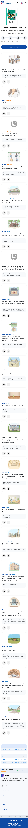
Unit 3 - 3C (23, 753)
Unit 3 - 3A (11, 753)
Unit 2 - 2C (4, 753)
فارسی (5, 816)
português (21, 816)
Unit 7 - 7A (17, 762)
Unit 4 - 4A (4, 756)
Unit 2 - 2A (17, 749)
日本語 (26, 816)
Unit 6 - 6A (23, 759)
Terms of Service (17, 825)
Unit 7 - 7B (23, 762)
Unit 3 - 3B (17, 753)
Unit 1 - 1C (11, 749)
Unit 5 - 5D (17, 759)
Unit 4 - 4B (11, 756)
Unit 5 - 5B (4, 759)
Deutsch (15, 816)
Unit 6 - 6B (4, 762)
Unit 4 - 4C (17, 756)
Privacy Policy (10, 825)
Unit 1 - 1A (4, 749)
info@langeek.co (8, 786)
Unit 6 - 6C (11, 762)
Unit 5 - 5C (11, 759)
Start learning (14, 47)
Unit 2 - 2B (23, 749)
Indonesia (10, 816)
